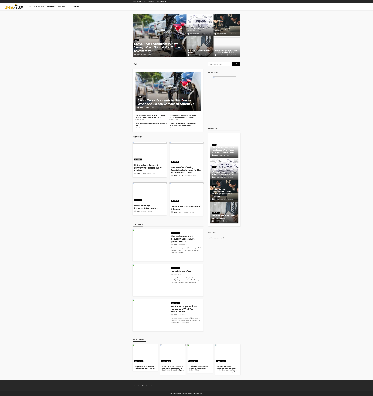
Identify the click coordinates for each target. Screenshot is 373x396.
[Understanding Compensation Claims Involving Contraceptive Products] (227, 25)
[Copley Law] (13, 7)
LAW (29, 7)
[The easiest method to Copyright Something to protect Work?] (150, 245)
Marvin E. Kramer (194, 33)
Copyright (62, 7)
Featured (215, 212)
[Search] (369, 7)
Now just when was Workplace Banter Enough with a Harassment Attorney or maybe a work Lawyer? (227, 369)
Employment (39, 7)
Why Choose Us (161, 1)
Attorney (51, 7)
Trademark (74, 7)
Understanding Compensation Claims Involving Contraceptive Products (225, 29)
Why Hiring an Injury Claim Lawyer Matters (199, 51)
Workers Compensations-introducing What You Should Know (184, 309)
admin (138, 54)
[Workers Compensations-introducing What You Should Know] (150, 315)
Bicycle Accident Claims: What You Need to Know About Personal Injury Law (199, 29)
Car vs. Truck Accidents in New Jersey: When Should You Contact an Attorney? (158, 47)
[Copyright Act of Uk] (150, 280)
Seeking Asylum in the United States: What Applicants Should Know (183, 124)
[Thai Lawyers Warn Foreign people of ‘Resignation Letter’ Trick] (200, 353)
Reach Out (151, 1)
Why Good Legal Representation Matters (146, 206)
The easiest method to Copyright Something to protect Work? (183, 239)
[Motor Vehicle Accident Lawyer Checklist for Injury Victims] (227, 46)
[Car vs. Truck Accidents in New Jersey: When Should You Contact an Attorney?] (159, 35)
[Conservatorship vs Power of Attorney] (186, 192)
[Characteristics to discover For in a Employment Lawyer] (145, 353)
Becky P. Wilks (194, 55)
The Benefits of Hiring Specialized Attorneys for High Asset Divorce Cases (186, 170)
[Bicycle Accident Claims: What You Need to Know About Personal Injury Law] (200, 25)
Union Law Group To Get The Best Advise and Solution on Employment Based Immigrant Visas (173, 369)
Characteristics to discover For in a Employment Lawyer (145, 367)
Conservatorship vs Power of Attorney (185, 207)
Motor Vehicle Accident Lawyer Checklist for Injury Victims (225, 51)
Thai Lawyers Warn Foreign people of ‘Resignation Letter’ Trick (199, 368)
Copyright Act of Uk (181, 271)
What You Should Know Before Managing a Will (151, 124)
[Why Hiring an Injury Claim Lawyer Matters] (200, 46)
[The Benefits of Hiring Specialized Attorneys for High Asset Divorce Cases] (186, 153)
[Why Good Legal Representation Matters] (150, 192)
